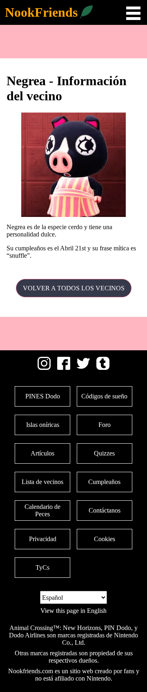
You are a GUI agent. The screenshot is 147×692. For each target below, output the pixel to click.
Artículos (42, 453)
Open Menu (133, 13)
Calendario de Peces (42, 510)
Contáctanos (104, 510)
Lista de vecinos (42, 481)
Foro (104, 424)
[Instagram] (44, 367)
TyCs (42, 567)
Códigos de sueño (104, 396)
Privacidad (42, 538)
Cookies (104, 538)
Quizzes (104, 453)
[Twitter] (83, 367)
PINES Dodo (42, 396)
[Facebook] (63, 367)
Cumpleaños (104, 481)
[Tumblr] (102, 367)
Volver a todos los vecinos (74, 288)
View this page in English (73, 610)
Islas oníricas (42, 424)
